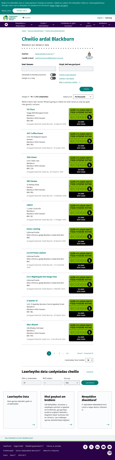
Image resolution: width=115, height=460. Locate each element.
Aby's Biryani (32, 324)
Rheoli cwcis (6, 10)
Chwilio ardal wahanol (67, 75)
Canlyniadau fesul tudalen (75, 360)
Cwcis (5, 455)
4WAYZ (30, 205)
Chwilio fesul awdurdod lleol (55, 31)
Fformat (67, 378)
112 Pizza (31, 109)
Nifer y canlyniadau (29, 378)
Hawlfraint (7, 446)
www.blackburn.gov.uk (44, 54)
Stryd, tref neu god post (69, 64)
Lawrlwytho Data (18, 396)
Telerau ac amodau (53, 446)
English (100, 18)
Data (13, 456)
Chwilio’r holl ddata (66, 78)
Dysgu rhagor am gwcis (59, 5)
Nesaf (79, 353)
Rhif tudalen (47, 378)
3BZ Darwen (32, 181)
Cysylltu (28, 17)
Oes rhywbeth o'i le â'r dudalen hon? (19, 438)
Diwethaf (87, 353)
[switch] (53, 74)
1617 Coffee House (35, 133)
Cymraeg (108, 18)
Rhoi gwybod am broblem (54, 398)
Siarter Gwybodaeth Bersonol (29, 451)
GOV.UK (22, 456)
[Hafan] (6, 24)
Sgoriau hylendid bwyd (35, 31)
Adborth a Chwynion (51, 451)
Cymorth (89, 372)
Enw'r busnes (27, 64)
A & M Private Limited (36, 253)
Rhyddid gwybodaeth (35, 447)
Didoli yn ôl (67, 97)
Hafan (24, 31)
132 (67, 353)
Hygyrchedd (18, 446)
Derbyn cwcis (22, 10)
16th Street (32, 157)
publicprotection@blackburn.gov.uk (49, 58)
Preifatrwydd (8, 451)
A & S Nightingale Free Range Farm (42, 277)
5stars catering (33, 229)
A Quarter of (32, 301)
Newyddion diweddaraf (89, 398)
